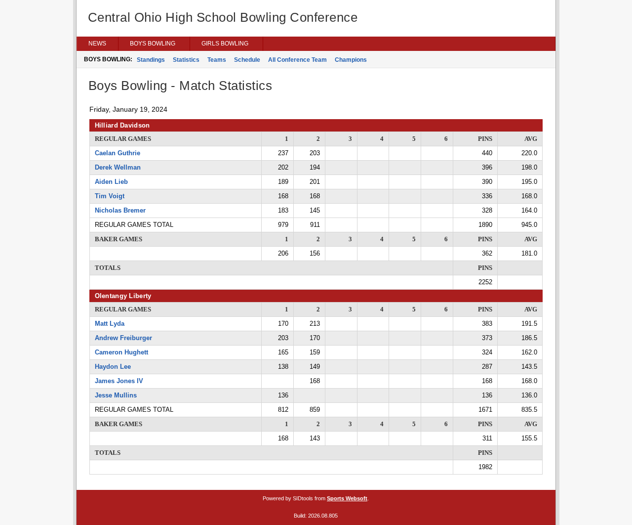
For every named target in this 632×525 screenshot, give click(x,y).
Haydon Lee (113, 366)
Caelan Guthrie (117, 153)
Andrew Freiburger (123, 338)
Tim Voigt (109, 196)
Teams (216, 59)
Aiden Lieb (111, 181)
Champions (351, 59)
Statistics (186, 59)
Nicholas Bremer (120, 210)
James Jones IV (119, 381)
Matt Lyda (109, 323)
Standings (151, 59)
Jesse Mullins (116, 395)
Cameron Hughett (121, 352)
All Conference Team (297, 59)
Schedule (247, 59)
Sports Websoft (347, 498)
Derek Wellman (118, 167)
